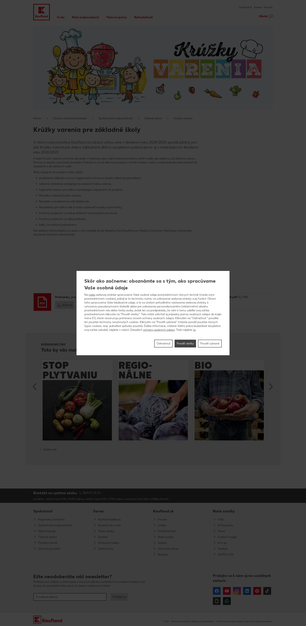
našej (92, 294)
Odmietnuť (163, 343)
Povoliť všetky (185, 343)
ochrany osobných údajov (159, 330)
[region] (153, 313)
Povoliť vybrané (209, 343)
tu (194, 330)
